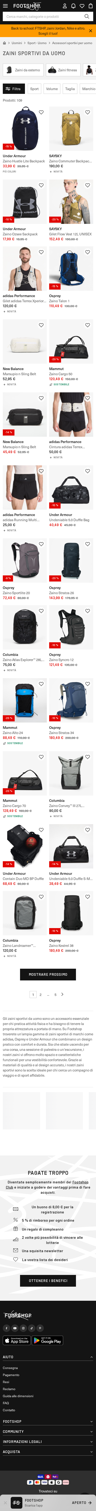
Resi (6, 1382)
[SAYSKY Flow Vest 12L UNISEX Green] (71, 202)
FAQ (6, 1403)
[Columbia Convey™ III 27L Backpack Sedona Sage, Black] (71, 773)
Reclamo (9, 1389)
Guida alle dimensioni (18, 1396)
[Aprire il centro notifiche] (73, 5)
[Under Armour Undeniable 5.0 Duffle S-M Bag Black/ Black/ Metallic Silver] (71, 846)
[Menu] (5, 5)
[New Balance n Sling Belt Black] (25, 414)
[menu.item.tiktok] (31, 1328)
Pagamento (11, 1375)
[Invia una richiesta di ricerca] (86, 16)
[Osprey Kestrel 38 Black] (71, 913)
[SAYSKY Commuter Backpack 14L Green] (71, 129)
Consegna (10, 1368)
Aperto (79, 1502)
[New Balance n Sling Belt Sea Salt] (25, 341)
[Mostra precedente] (62, 994)
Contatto (9, 1410)
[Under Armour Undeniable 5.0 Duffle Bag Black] (71, 487)
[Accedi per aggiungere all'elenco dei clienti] (41, 112)
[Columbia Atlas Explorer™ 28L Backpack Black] (25, 627)
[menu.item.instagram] (23, 1328)
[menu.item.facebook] (6, 1328)
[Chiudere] (90, 30)
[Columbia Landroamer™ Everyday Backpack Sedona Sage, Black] (25, 913)
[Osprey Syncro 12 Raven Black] (71, 627)
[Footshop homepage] (26, 6)
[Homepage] (48, 1315)
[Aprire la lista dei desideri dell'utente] (82, 5)
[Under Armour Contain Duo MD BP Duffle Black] (25, 846)
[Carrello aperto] (90, 5)
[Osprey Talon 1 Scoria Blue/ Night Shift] (71, 268)
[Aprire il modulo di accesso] (64, 5)
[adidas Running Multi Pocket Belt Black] (25, 487)
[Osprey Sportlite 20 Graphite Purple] (25, 560)
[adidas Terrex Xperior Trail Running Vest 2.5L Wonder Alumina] (25, 268)
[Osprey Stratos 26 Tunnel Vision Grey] (71, 560)
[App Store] (17, 1340)
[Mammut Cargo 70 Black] (25, 773)
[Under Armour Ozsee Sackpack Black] (25, 202)
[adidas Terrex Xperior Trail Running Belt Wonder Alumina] (71, 414)
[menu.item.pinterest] (40, 1328)
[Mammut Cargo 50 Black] (71, 341)
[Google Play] (47, 1340)
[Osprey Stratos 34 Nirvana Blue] (71, 700)
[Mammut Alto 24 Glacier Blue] (25, 700)
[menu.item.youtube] (15, 1328)
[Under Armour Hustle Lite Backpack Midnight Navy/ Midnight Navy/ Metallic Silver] (25, 129)
